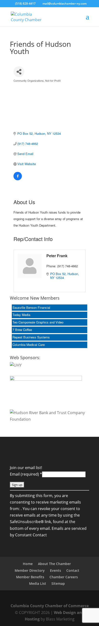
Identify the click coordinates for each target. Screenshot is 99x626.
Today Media (21, 314)
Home (28, 563)
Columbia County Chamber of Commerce (50, 605)
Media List (37, 583)
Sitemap (58, 583)
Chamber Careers (64, 577)
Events (55, 570)
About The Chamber (54, 563)
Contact (72, 570)
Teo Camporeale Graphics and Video (37, 322)
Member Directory (30, 570)
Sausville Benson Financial (31, 307)
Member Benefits (30, 577)
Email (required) (26, 474)
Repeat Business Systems (31, 337)
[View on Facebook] (17, 179)
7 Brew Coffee (22, 329)
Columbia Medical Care (28, 344)
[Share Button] (18, 71)
